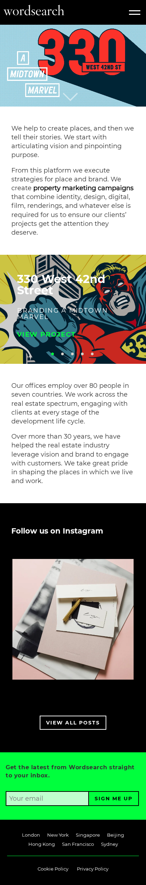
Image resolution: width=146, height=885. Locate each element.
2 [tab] (62, 354)
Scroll (81, 84)
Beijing (115, 835)
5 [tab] (92, 354)
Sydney (109, 844)
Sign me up (114, 798)
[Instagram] (141, 687)
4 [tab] (82, 354)
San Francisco (78, 844)
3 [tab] (72, 354)
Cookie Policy (53, 869)
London (31, 835)
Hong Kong (41, 844)
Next (137, 306)
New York (58, 835)
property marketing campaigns (83, 188)
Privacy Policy (92, 869)
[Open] (73, 619)
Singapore (88, 835)
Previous (8, 306)
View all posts (73, 723)
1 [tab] (52, 354)
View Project (46, 334)
